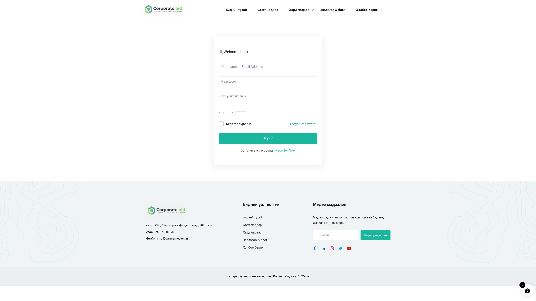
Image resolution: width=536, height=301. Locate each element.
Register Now (285, 150)
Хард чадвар (299, 10)
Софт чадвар (268, 10)
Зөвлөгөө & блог (332, 10)
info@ (161, 238)
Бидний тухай (236, 10)
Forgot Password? (303, 124)
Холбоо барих (367, 10)
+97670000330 (164, 232)
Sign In (268, 138)
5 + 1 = (227, 113)
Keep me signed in (238, 124)
